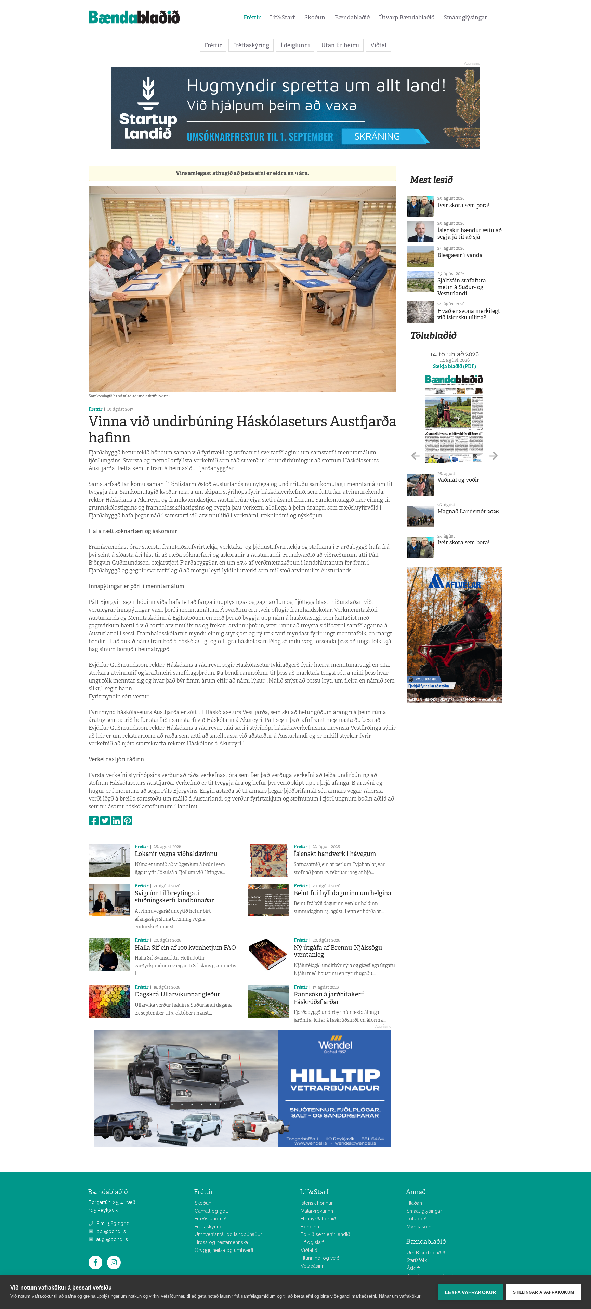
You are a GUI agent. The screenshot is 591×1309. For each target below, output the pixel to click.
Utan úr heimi (340, 45)
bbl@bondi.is (110, 1231)
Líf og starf (312, 1242)
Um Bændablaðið (426, 1252)
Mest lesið (431, 180)
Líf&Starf (282, 17)
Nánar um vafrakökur (399, 1296)
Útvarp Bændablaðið (406, 17)
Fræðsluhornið (211, 1218)
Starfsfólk (417, 1260)
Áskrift (413, 1268)
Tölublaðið (433, 335)
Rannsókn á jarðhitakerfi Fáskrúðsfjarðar (329, 998)
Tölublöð (417, 1218)
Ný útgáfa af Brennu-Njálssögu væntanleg (338, 951)
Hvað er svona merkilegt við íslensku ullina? (468, 314)
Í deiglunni (295, 45)
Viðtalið (309, 1250)
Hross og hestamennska (221, 1242)
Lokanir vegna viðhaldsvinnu (176, 854)
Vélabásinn (313, 1266)
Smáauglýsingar (465, 17)
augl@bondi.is (111, 1239)
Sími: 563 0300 (112, 1223)
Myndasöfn (419, 1226)
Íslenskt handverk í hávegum (335, 854)
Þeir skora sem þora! (463, 205)
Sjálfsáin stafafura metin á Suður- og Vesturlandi (461, 287)
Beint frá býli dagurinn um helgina (342, 893)
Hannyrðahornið (318, 1218)
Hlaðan (414, 1203)
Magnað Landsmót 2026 (468, 511)
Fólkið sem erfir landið (325, 1234)
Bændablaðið (352, 17)
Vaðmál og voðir (458, 480)
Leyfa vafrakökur (470, 1292)
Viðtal (378, 45)
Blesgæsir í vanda (460, 255)
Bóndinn (310, 1226)
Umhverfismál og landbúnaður (228, 1234)
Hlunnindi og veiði (321, 1258)
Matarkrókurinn (317, 1211)
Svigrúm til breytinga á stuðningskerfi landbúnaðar (174, 897)
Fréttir (252, 17)
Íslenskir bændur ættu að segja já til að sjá (469, 233)
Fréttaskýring (251, 45)
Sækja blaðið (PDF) (454, 366)
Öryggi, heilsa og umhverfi (224, 1250)
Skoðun (314, 17)
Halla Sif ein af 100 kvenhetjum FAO (185, 947)
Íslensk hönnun (317, 1203)
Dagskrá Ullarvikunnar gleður (177, 994)
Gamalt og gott (211, 1211)
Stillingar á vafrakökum (543, 1292)
